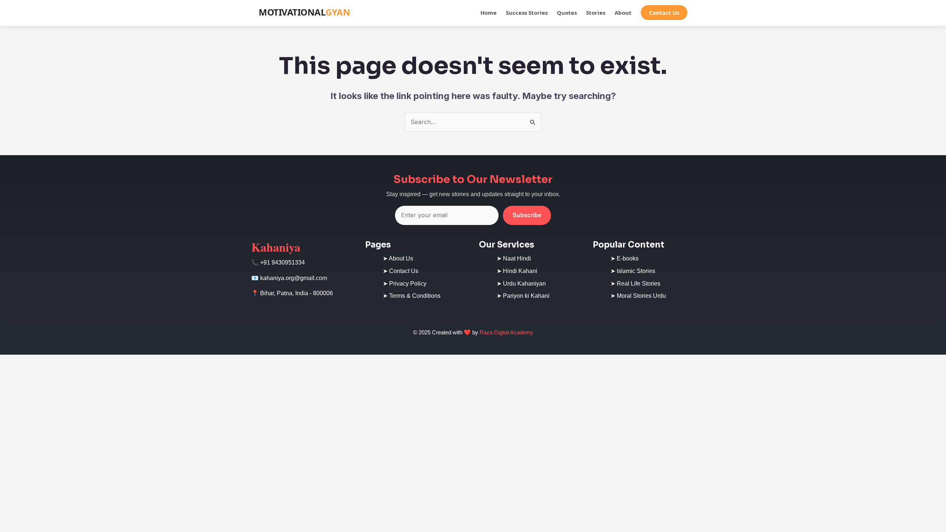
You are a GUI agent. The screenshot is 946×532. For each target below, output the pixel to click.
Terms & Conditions (414, 296)
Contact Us (664, 12)
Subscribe (527, 215)
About (623, 12)
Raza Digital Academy (506, 332)
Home (488, 12)
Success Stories (527, 12)
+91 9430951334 (282, 262)
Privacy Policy (407, 283)
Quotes (567, 12)
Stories (595, 12)
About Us (401, 258)
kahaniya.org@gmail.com (293, 278)
